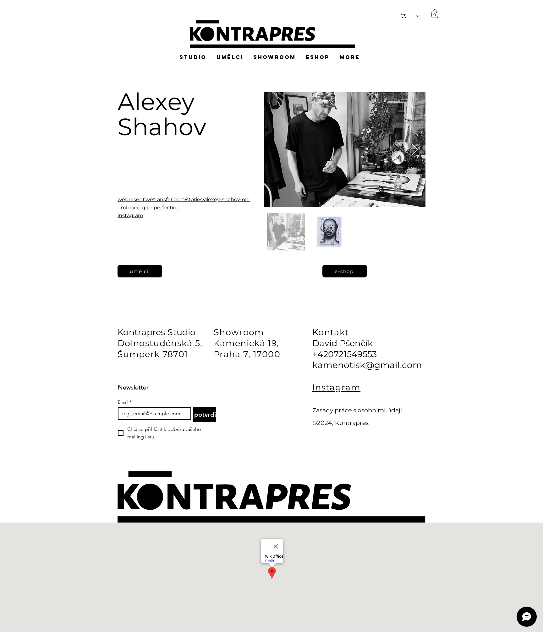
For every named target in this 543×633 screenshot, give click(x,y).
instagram (130, 215)
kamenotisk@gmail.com (367, 365)
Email (124, 402)
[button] (517, 25)
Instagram (336, 387)
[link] (434, 13)
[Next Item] (414, 150)
